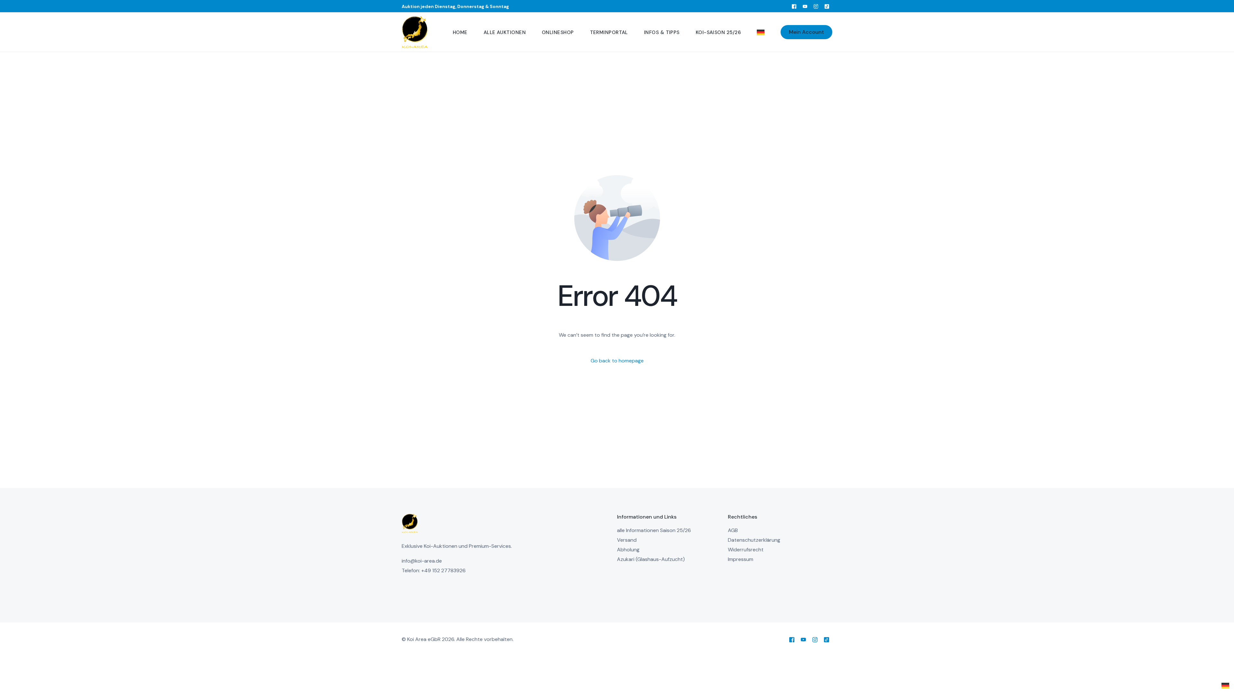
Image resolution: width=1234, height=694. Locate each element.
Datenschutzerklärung (754, 540)
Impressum (740, 559)
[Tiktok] (826, 6)
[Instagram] (815, 6)
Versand (627, 540)
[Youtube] (805, 6)
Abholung (628, 549)
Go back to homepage (617, 360)
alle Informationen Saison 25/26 (654, 530)
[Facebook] (794, 6)
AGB (733, 530)
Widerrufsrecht (746, 549)
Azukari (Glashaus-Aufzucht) (651, 559)
